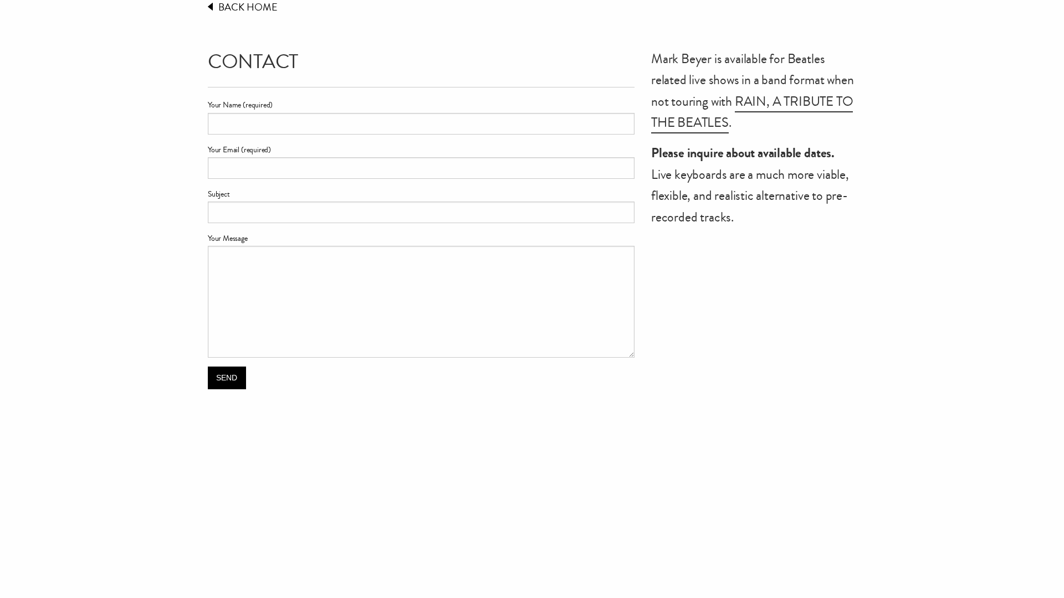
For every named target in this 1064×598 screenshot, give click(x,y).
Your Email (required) (239, 150)
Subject (219, 194)
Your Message (228, 238)
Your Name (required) (240, 105)
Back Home (248, 7)
